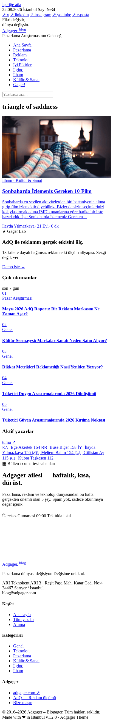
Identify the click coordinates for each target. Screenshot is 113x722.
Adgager (14, 30)
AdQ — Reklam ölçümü (34, 697)
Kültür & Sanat (26, 79)
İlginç (18, 69)
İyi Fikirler (22, 64)
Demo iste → (13, 266)
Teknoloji (21, 60)
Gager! (19, 84)
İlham (18, 74)
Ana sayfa (22, 614)
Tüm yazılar (23, 619)
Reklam (20, 55)
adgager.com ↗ (26, 692)
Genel (18, 646)
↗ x (5, 14)
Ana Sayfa (22, 45)
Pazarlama (22, 50)
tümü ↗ (9, 442)
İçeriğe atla (11, 4)
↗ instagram (40, 14)
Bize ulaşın (22, 702)
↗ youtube (61, 14)
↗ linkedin (19, 14)
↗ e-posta (80, 14)
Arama (19, 624)
